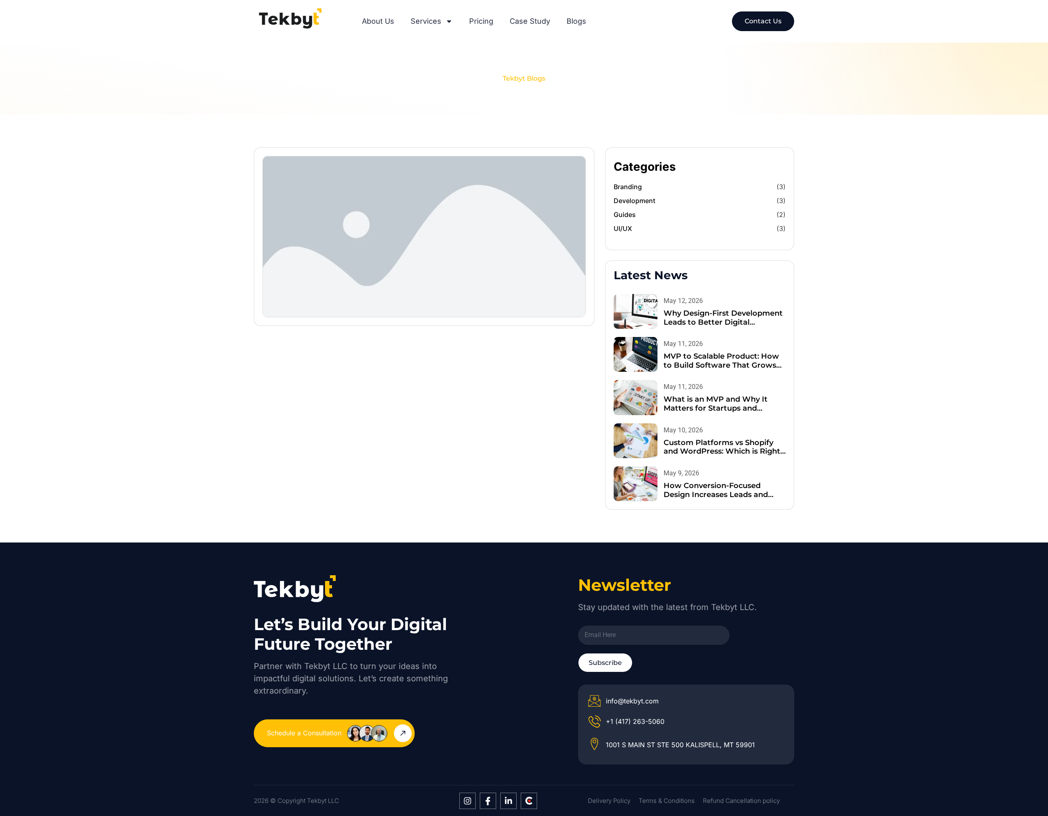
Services (426, 21)
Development (634, 201)
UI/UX (623, 228)
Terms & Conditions (667, 801)
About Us (378, 21)
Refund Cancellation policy (741, 801)
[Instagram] (467, 801)
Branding (628, 187)
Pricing (481, 21)
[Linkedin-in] (508, 801)
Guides (625, 214)
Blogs (576, 21)
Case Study (530, 21)
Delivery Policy (609, 801)
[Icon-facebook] (488, 801)
